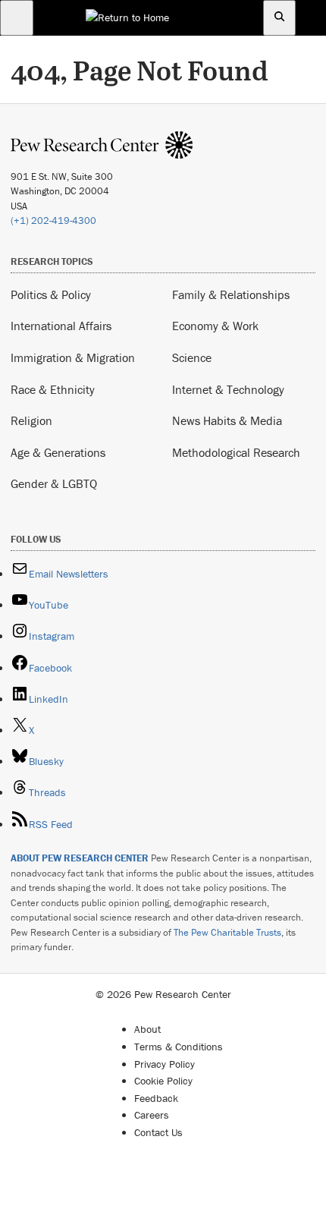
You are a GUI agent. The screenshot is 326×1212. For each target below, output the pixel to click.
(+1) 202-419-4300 (53, 220)
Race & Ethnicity (53, 389)
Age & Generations (58, 452)
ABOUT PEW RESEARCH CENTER (80, 858)
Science (192, 357)
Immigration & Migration (73, 357)
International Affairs (61, 325)
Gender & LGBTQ (54, 483)
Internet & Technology (228, 389)
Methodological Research (236, 452)
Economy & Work (215, 325)
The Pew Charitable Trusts (227, 932)
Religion (31, 420)
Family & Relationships (231, 294)
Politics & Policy (51, 294)
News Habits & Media (227, 420)
